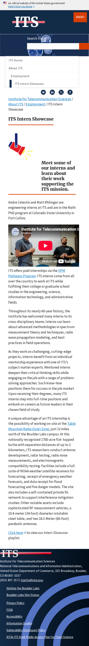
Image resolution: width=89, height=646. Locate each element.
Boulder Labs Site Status (22, 595)
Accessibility (14, 616)
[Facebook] (70, 93)
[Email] (43, 93)
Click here (15, 532)
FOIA (9, 610)
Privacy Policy (15, 603)
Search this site (38, 38)
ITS (26, 22)
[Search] (84, 46)
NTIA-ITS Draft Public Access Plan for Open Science (39, 637)
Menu (80, 17)
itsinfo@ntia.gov (32, 580)
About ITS (16, 68)
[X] (61, 93)
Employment (20, 76)
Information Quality (19, 623)
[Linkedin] (52, 93)
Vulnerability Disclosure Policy (26, 630)
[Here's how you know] (44, 5)
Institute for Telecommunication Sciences (39, 99)
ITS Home (16, 60)
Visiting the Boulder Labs (23, 588)
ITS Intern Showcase (29, 84)
